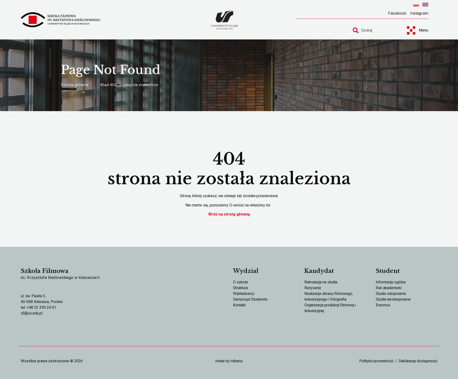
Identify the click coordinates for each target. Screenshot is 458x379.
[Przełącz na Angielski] (425, 5)
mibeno (237, 361)
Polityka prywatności (376, 361)
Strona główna (74, 84)
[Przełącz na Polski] (416, 5)
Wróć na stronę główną (229, 214)
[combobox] (375, 30)
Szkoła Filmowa (44, 270)
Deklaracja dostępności (418, 361)
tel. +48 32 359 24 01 (38, 307)
